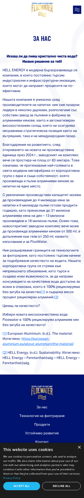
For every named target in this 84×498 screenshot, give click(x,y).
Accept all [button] (22, 486)
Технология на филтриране (42, 416)
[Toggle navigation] (77, 9)
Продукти (42, 425)
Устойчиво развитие (42, 433)
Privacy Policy (11, 478)
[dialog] (42, 470)
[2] (56, 297)
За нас (42, 407)
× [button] (79, 447)
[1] (43, 292)
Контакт (42, 442)
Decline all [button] (61, 486)
